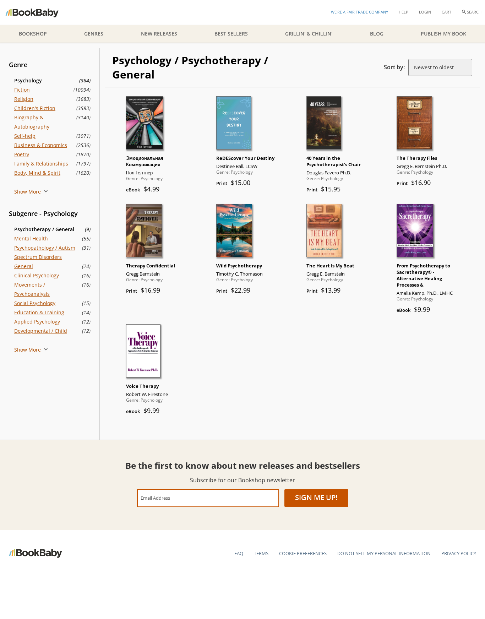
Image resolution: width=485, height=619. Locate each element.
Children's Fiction (34, 108)
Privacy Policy (458, 553)
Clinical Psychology (36, 275)
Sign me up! (316, 497)
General (23, 266)
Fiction (22, 89)
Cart (446, 12)
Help (403, 12)
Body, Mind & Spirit (37, 172)
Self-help (25, 135)
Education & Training (39, 312)
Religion (23, 99)
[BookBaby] (38, 12)
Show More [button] (28, 191)
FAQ (238, 553)
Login (425, 12)
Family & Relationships (41, 163)
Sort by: (394, 67)
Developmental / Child (40, 330)
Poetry (21, 154)
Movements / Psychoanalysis (32, 289)
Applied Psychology (37, 321)
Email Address (155, 498)
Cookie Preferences (303, 553)
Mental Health (31, 238)
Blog (376, 33)
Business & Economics (40, 145)
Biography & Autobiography (31, 122)
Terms (261, 553)
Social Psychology (34, 303)
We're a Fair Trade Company (359, 12)
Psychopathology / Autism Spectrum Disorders (44, 252)
